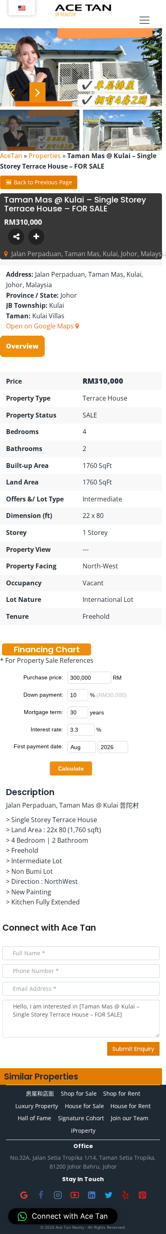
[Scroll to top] (147, 1215)
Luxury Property (36, 1106)
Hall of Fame (34, 1118)
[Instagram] (57, 1194)
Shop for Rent (121, 1093)
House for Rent (130, 1106)
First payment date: (38, 746)
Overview (22, 346)
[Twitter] (108, 1194)
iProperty (83, 1130)
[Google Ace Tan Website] (23, 1194)
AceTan (11, 155)
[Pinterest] (142, 1194)
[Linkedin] (91, 1194)
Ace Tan (78, 927)
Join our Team (129, 1118)
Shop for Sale (79, 1093)
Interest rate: (47, 729)
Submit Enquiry (133, 1049)
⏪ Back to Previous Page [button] (38, 182)
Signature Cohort (81, 1118)
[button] (63, 1216)
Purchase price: (43, 677)
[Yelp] (125, 1194)
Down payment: (43, 694)
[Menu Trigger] (144, 21)
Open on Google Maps (40, 326)
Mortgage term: (43, 712)
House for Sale (84, 1106)
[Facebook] (40, 1194)
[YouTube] (74, 1194)
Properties (45, 155)
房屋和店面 (40, 1093)
